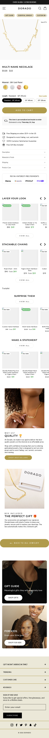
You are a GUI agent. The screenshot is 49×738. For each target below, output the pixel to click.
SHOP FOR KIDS (14, 643)
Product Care (6, 168)
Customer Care (10, 680)
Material (12, 82)
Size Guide (43, 96)
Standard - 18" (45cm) (12, 100)
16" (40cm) (29, 100)
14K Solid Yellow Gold (25, 87)
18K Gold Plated (5, 87)
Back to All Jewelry (26, 543)
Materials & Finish (8, 157)
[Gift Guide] (24, 582)
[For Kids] (24, 626)
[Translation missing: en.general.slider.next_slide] (45, 198)
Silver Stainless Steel (12, 87)
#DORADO (7, 687)
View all (24, 236)
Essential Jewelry (25, 15)
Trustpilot (5, 288)
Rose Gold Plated (19, 87)
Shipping (5, 162)
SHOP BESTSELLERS (18, 457)
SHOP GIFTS (13, 598)
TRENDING (7, 672)
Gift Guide (9, 15)
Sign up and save (10, 695)
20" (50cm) (41, 100)
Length (14, 96)
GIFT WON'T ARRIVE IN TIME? (15, 664)
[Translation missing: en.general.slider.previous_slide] (41, 198)
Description (6, 152)
